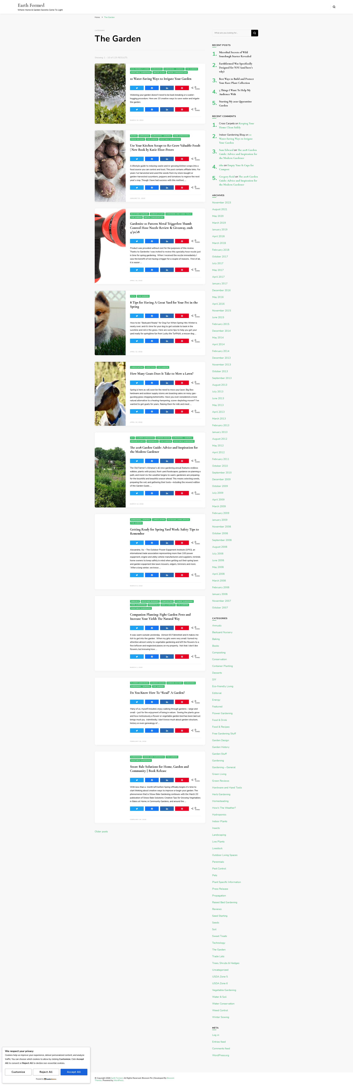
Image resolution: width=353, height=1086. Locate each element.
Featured (217, 706)
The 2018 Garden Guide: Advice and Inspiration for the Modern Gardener (238, 154)
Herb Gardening (181, 136)
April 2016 (218, 303)
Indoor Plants (138, 441)
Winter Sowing (220, 1017)
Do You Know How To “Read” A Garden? (157, 693)
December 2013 (221, 357)
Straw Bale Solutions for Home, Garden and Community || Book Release (159, 769)
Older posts (101, 831)
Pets (133, 296)
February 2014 (220, 351)
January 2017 (220, 283)
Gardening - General (174, 69)
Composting (167, 601)
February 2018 (220, 249)
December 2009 (221, 479)
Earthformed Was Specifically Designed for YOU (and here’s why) (236, 67)
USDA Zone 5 (220, 976)
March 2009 (219, 506)
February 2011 (220, 459)
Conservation (219, 659)
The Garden (191, 69)
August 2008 (219, 547)
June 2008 (218, 560)
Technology (218, 942)
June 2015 (218, 317)
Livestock (150, 367)
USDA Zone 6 (220, 983)
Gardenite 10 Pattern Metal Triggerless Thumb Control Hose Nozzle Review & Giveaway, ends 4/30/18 (161, 228)
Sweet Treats (219, 936)
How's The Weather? (224, 807)
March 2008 (219, 580)
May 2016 (218, 297)
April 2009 (218, 499)
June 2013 (218, 398)
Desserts (217, 672)
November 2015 (221, 310)
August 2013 (219, 384)
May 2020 (218, 216)
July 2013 (217, 391)
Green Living (219, 774)
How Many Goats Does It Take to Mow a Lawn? (161, 374)
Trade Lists (218, 956)
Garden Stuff (157, 214)
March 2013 (219, 418)
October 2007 (220, 607)
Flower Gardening (145, 438)
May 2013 (218, 405)
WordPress (118, 1080)
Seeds (215, 922)
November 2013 (221, 364)
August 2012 (219, 438)
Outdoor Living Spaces (178, 520)
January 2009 (220, 520)
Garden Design (163, 438)
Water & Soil (159, 72)
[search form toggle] (334, 7)
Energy (216, 699)
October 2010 (220, 465)
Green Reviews (220, 780)
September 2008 (222, 540)
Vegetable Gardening (141, 72)
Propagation (219, 895)
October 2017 (220, 256)
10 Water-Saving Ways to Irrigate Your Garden (160, 79)
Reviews (217, 909)
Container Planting (222, 666)
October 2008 (220, 533)
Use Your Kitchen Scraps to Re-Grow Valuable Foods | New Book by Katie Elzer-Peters (165, 148)
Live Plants (218, 841)
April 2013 (218, 411)
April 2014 (218, 344)
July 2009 (217, 493)
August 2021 (219, 209)
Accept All (74, 1072)
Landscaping (137, 367)
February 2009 (220, 513)
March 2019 (219, 222)
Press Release (137, 139)
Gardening (157, 69)
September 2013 (222, 378)
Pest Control (219, 868)
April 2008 (218, 574)
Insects (216, 828)
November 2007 (221, 601)
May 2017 (218, 270)
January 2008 (220, 594)
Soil (214, 929)
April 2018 (218, 236)
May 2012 (218, 445)
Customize (18, 1072)
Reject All (46, 1072)
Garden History (174, 683)
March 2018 (219, 243)
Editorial (217, 693)
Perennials (152, 441)
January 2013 (220, 432)
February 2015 (220, 324)
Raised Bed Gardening (154, 757)
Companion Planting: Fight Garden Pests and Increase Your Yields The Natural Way (160, 617)
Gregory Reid (227, 176)
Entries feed (219, 1041)
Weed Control (220, 1010)
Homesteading (220, 801)
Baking (216, 639)
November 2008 (221, 526)
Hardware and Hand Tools (178, 214)
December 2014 (221, 330)
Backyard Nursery (139, 214)
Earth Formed (31, 5)
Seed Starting (168, 605)
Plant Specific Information (226, 882)
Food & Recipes (221, 726)
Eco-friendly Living (140, 69)
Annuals (135, 601)
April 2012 (218, 452)
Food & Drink (219, 720)
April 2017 (218, 276)
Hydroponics (219, 814)
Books (134, 136)
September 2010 (222, 472)
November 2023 (221, 202)
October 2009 (220, 486)
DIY (132, 438)
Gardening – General (224, 767)
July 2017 (217, 263)
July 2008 (217, 553)
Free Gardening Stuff (224, 733)
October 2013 (220, 371)
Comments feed (221, 1048)
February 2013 (220, 425)
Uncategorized (220, 970)
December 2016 (221, 290)
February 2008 (220, 587)
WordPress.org (220, 1055)
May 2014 (218, 337)
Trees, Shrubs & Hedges (225, 963)
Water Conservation (177, 72)
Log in (215, 1035)
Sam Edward (226, 150)
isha (221, 165)
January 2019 (220, 229)
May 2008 (218, 567)
